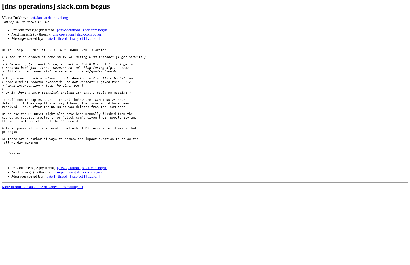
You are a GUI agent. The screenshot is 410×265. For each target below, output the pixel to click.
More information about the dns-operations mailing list (42, 187)
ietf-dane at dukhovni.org (49, 18)
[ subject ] (77, 39)
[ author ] (93, 39)
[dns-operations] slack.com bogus (82, 30)
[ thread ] (62, 39)
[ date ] (49, 39)
